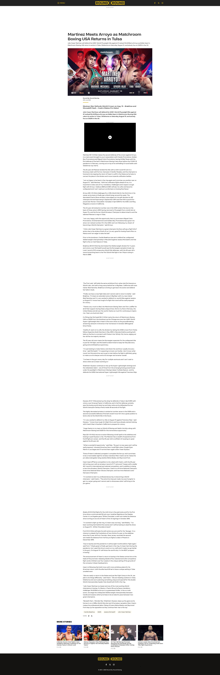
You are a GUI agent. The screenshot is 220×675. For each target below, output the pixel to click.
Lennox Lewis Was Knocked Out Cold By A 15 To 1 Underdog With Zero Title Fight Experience (150, 643)
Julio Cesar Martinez (124, 612)
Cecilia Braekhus (89, 612)
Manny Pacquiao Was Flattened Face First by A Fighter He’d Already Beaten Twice (96, 643)
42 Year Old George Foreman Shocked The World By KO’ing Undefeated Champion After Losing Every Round (122, 644)
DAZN (99, 612)
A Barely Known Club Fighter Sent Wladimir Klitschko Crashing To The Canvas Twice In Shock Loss (69, 643)
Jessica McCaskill (109, 612)
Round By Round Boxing (91, 98)
